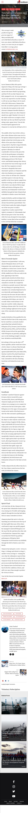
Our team (16, 801)
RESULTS (4, 578)
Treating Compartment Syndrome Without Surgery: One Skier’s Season (13, 733)
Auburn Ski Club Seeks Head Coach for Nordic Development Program (13, 761)
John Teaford (4, 21)
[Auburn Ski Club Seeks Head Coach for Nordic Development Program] (14, 755)
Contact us (19, 803)
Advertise (22, 801)
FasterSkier (24, 766)
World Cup (18, 9)
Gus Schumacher (19, 616)
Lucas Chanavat (7, 619)
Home (5, 801)
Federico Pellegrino (7, 616)
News (7, 9)
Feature (3, 9)
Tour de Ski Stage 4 (19, 619)
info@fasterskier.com (12, 49)
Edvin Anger (18, 613)
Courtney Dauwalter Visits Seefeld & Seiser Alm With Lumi (13, 708)
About (10, 801)
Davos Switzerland (7, 613)
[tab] (3, 681)
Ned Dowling (23, 739)
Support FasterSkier (10, 803)
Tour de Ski (12, 9)
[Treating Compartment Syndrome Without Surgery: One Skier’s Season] (14, 728)
